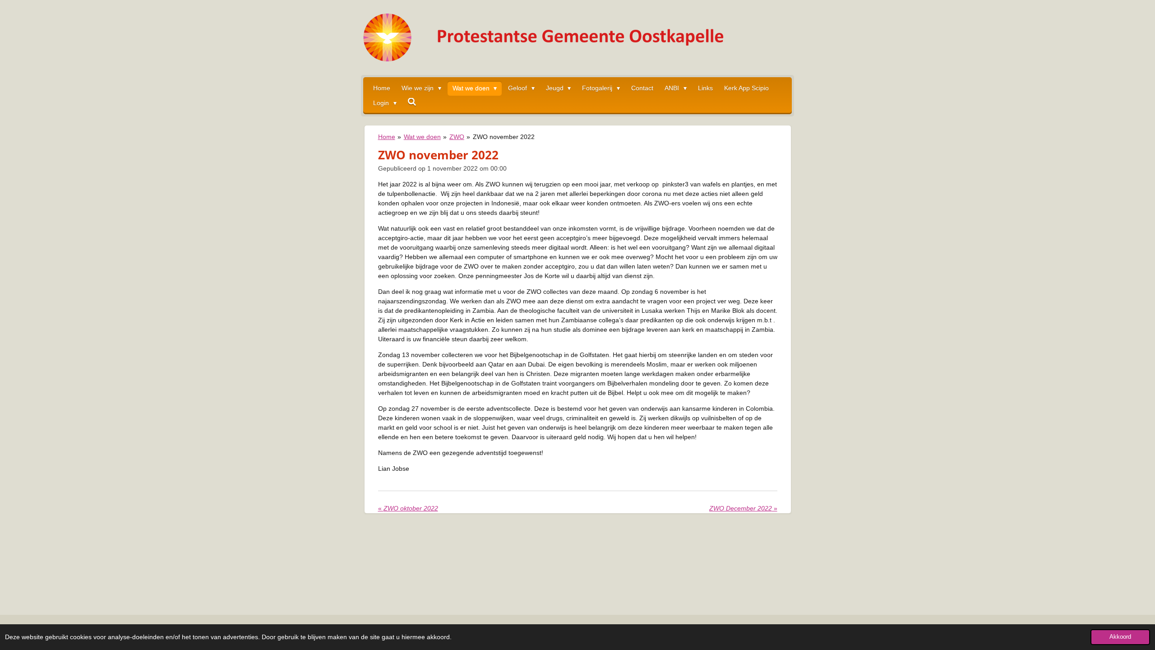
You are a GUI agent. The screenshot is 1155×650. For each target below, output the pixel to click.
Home (386, 136)
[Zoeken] (412, 102)
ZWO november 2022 (504, 136)
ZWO (456, 136)
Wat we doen (422, 136)
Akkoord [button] (1120, 637)
